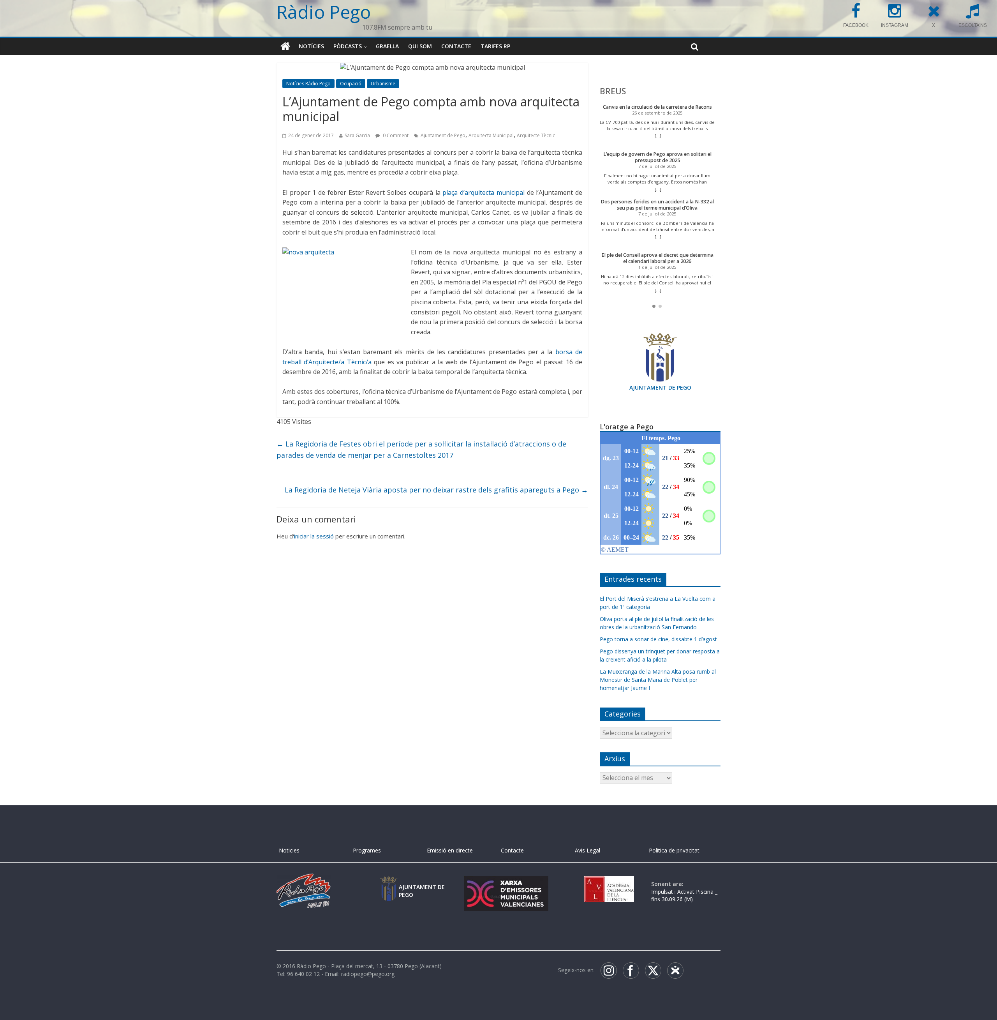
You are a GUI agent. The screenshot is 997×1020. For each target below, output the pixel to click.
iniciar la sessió (314, 536)
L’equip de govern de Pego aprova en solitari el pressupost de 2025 (657, 157)
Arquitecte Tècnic (536, 135)
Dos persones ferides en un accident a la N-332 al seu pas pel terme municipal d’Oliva (657, 205)
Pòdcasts (347, 46)
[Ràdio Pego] (285, 46)
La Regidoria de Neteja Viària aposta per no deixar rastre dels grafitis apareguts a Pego (436, 489)
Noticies (289, 850)
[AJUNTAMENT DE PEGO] (388, 884)
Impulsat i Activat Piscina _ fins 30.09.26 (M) (684, 895)
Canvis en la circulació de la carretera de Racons (657, 107)
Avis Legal (587, 850)
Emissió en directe (450, 850)
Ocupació (350, 83)
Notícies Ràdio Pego (308, 83)
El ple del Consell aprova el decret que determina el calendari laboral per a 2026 (657, 258)
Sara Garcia (357, 135)
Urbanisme (383, 83)
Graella (387, 46)
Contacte (456, 46)
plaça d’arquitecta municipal (483, 192)
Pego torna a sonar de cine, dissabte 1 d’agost (658, 639)
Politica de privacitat (674, 850)
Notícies (311, 46)
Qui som (420, 46)
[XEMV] (506, 884)
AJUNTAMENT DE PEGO (660, 387)
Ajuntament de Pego (443, 135)
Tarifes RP (495, 46)
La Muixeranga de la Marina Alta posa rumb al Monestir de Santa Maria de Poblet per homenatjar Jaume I (658, 680)
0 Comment (395, 135)
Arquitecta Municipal (491, 135)
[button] (653, 306)
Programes (367, 850)
